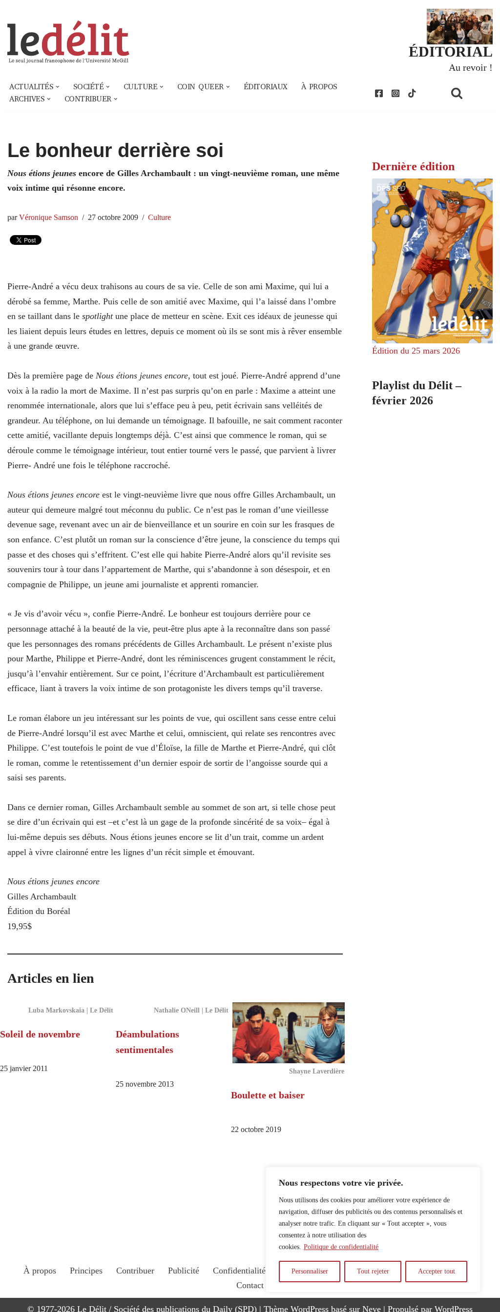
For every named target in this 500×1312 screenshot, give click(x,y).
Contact (250, 1285)
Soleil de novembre (40, 1034)
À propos (319, 87)
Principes (86, 1270)
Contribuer (135, 1270)
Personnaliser (310, 1271)
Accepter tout (436, 1271)
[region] (373, 1229)
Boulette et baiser (268, 1095)
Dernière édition (413, 166)
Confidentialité (239, 1270)
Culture (159, 217)
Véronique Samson (48, 217)
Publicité (183, 1270)
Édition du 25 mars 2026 (416, 351)
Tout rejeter (373, 1271)
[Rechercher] (469, 93)
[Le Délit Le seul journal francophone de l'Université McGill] (68, 42)
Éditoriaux (266, 87)
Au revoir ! (471, 67)
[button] (58, 87)
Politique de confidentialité (341, 1247)
